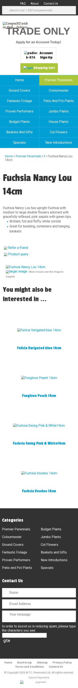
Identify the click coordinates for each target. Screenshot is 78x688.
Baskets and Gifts (19, 132)
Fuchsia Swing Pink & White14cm (39, 443)
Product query (18, 254)
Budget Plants (19, 122)
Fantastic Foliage (19, 101)
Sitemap (42, 662)
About (35, 3)
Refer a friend (18, 248)
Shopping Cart (44, 68)
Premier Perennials (28, 156)
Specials (19, 143)
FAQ (23, 3)
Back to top (24, 662)
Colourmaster (12, 537)
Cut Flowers (49, 545)
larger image (18, 271)
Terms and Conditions (29, 666)
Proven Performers (19, 111)
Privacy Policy (62, 662)
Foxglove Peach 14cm (39, 395)
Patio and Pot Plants (17, 568)
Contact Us (51, 3)
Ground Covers (19, 90)
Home (19, 80)
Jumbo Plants (51, 537)
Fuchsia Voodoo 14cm (39, 491)
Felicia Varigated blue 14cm (39, 348)
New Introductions (54, 560)
